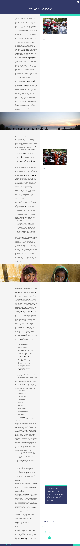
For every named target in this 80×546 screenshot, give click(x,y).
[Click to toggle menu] (78, 2)
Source (44, 39)
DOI (14, 18)
